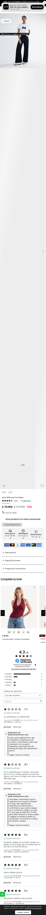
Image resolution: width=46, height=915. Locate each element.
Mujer (4, 492)
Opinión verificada (13, 713)
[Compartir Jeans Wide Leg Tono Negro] (4, 486)
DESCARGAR (37, 7)
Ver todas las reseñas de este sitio (23, 669)
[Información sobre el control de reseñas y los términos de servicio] (35, 665)
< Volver (5, 21)
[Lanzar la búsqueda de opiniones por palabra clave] (41, 701)
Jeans (10, 492)
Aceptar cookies (23, 912)
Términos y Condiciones (33, 908)
